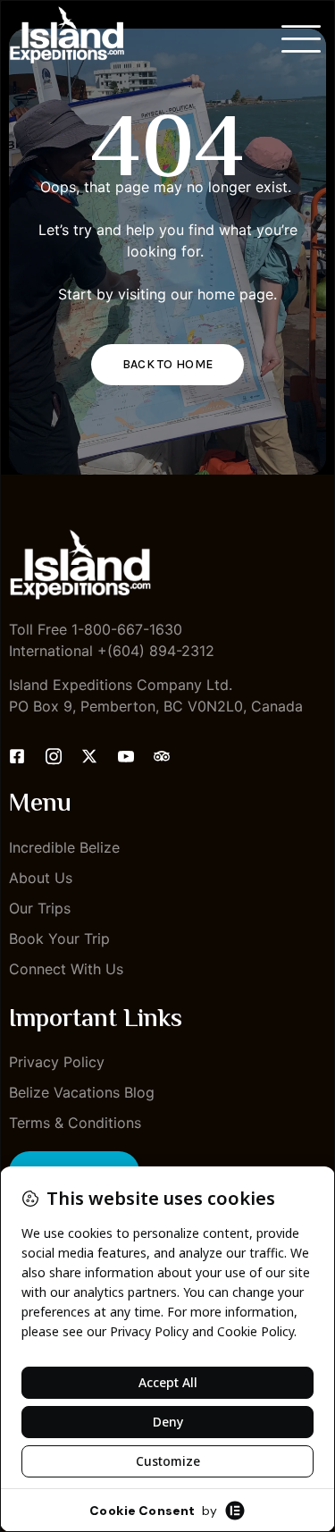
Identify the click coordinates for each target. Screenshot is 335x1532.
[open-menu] (301, 38)
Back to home (168, 364)
